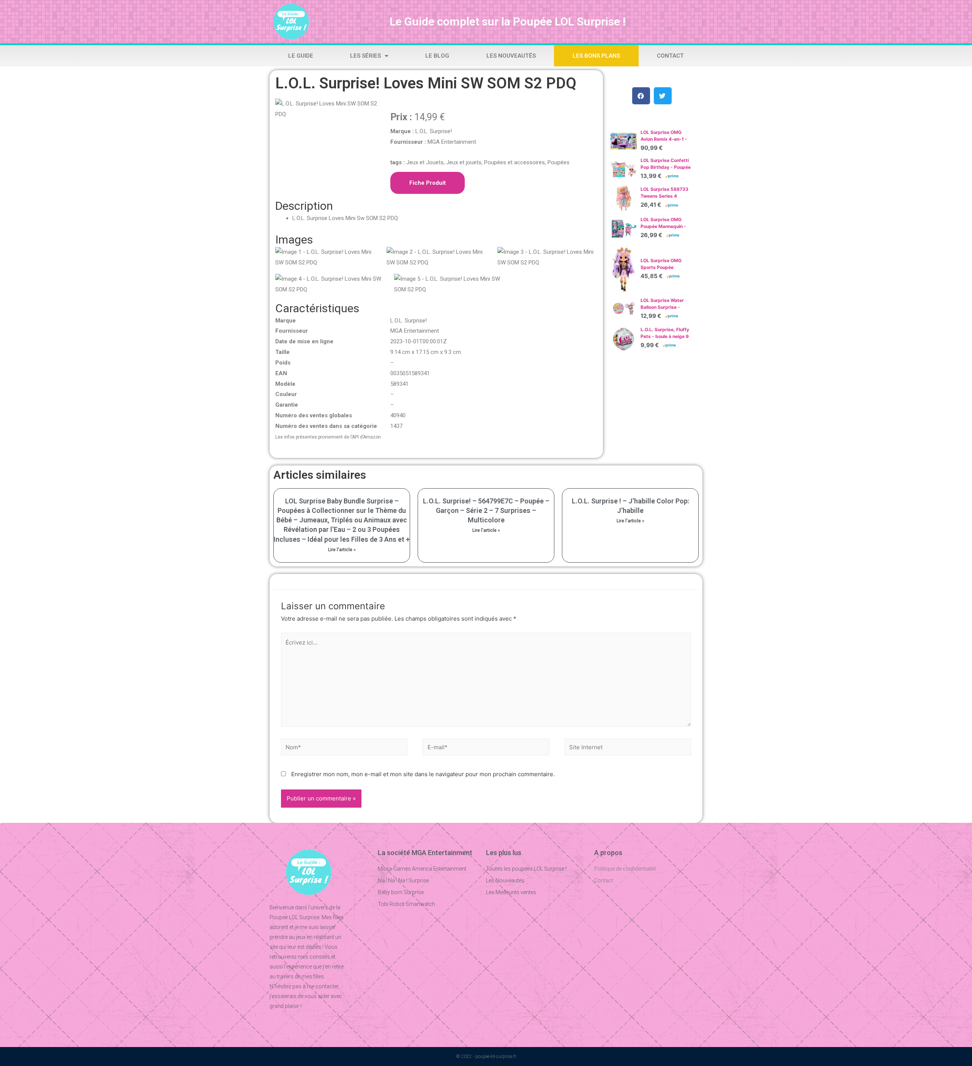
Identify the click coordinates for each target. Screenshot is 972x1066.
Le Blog (437, 55)
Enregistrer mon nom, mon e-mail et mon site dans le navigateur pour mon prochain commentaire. (423, 774)
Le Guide (300, 55)
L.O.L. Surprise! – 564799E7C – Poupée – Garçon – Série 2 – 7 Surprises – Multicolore (486, 510)
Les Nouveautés (511, 55)
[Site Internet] (628, 748)
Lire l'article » (342, 549)
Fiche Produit (427, 182)
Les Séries (365, 55)
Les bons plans (596, 55)
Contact (670, 55)
